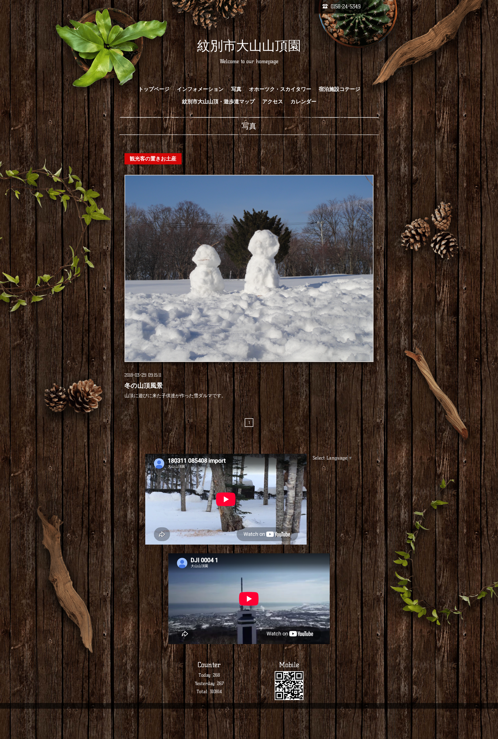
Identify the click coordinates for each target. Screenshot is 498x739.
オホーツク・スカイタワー (280, 89)
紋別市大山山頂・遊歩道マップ (218, 101)
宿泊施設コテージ (339, 89)
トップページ (153, 89)
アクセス (272, 101)
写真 (236, 89)
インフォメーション (200, 89)
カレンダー (303, 101)
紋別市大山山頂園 (249, 45)
